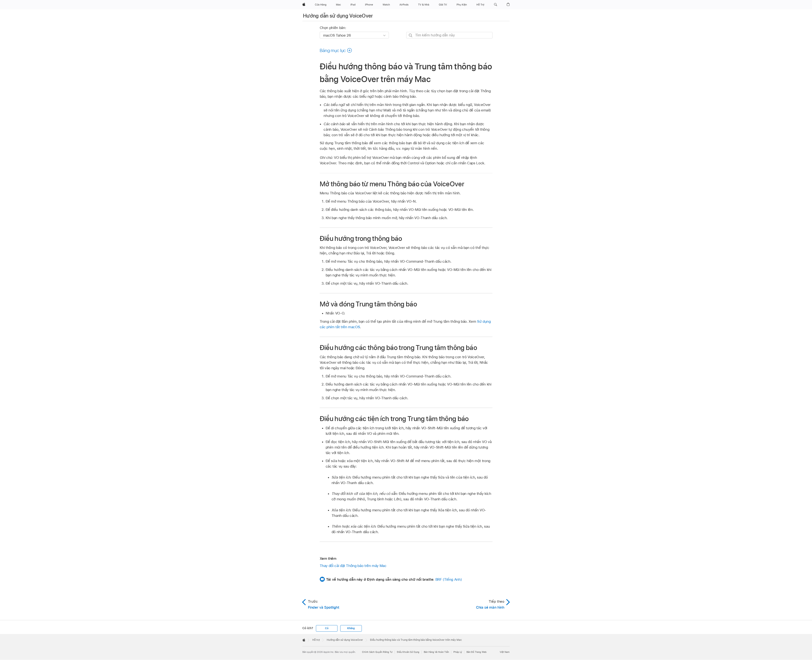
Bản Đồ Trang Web (476, 651)
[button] (495, 4)
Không (351, 628)
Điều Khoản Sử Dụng (408, 651)
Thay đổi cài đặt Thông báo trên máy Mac (353, 566)
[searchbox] (449, 35)
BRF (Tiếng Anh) (448, 579)
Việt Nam (505, 651)
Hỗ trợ (316, 639)
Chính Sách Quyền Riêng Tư (377, 651)
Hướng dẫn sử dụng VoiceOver (338, 16)
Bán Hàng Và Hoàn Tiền (436, 651)
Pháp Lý (457, 651)
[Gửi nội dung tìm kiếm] (411, 35)
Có (326, 628)
